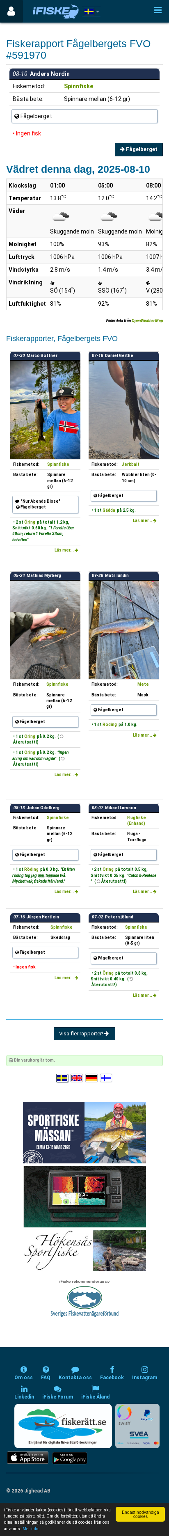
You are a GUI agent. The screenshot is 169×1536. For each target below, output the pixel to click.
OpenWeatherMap (147, 320)
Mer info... (32, 1529)
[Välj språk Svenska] (62, 1078)
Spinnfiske (78, 86)
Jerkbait (130, 464)
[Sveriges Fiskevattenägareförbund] (85, 1297)
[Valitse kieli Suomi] (106, 1078)
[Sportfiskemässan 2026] (84, 1132)
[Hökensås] (84, 1250)
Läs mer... (65, 550)
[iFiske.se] (56, 11)
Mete (143, 684)
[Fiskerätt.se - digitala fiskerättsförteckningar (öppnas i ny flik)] (63, 1426)
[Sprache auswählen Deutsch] (91, 1078)
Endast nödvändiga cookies (140, 1514)
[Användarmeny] (11, 11)
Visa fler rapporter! (81, 1033)
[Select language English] (77, 1078)
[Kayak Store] (84, 1196)
